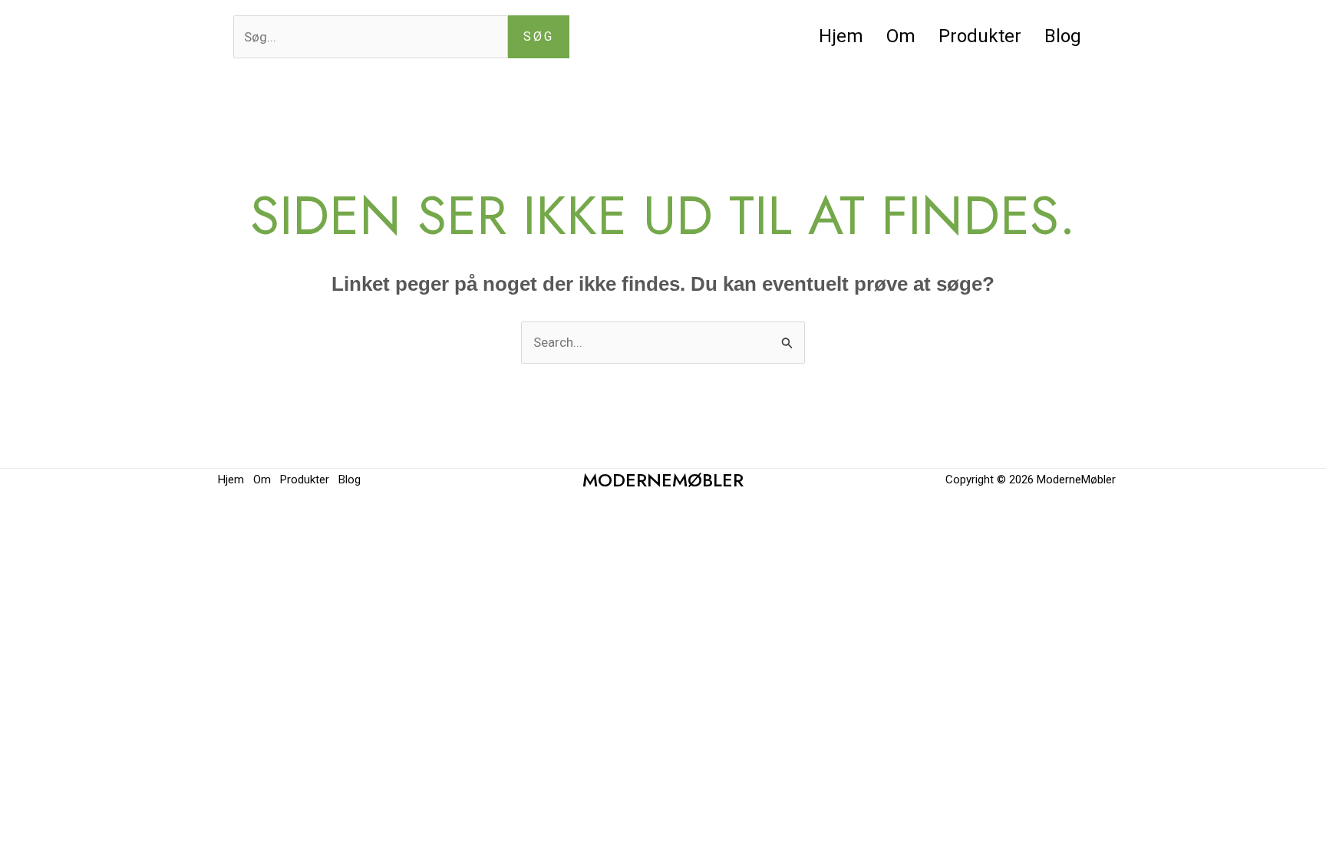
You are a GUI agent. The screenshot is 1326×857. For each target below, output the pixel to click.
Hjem (841, 36)
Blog (1062, 36)
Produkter (979, 36)
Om (900, 36)
